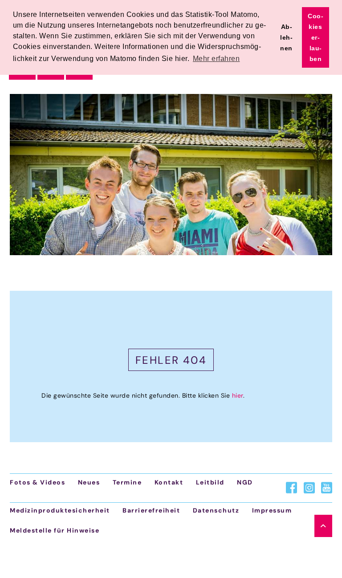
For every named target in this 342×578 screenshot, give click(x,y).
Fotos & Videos (37, 482)
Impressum (272, 510)
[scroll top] (323, 526)
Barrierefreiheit (151, 510)
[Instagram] (309, 487)
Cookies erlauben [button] (315, 37)
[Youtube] (326, 487)
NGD (245, 482)
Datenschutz (216, 510)
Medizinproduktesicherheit (60, 510)
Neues (89, 482)
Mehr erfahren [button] (216, 58)
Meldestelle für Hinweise (54, 530)
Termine (127, 482)
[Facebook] (291, 487)
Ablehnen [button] (286, 37)
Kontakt (169, 482)
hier (237, 395)
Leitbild (210, 482)
